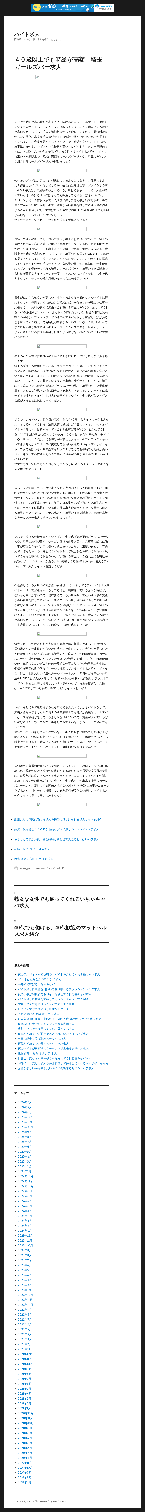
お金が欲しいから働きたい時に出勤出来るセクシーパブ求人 (56, 1068)
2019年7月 (24, 1482)
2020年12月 (25, 1413)
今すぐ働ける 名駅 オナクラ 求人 (39, 1014)
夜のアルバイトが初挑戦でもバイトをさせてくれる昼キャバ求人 (59, 974)
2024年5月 (25, 1211)
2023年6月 (25, 1265)
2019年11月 (25, 1462)
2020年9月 (25, 1428)
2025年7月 (25, 1141)
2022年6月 (25, 1324)
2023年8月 (25, 1255)
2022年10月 (25, 1304)
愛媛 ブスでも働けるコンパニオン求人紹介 (46, 1004)
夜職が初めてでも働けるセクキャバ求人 (43, 1043)
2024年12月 (25, 1176)
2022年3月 (25, 1339)
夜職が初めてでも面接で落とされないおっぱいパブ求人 (53, 1033)
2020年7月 (25, 1438)
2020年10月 (26, 1423)
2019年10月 (25, 1467)
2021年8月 (24, 1374)
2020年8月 (25, 1433)
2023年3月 (25, 1280)
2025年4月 (25, 1156)
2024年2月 (25, 1225)
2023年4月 (25, 1275)
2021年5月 (24, 1388)
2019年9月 (24, 1472)
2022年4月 (25, 1334)
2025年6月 (25, 1146)
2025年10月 (25, 1127)
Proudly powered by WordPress (47, 1501)
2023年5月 (25, 1270)
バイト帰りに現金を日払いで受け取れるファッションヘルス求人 (59, 989)
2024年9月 (25, 1191)
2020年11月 (25, 1418)
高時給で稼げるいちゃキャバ (36, 984)
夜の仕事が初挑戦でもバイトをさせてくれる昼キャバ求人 (54, 994)
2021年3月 (24, 1398)
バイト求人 (27, 34)
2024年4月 (25, 1216)
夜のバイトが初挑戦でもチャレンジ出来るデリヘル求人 (53, 1048)
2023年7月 (25, 1260)
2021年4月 (24, 1393)
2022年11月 (25, 1299)
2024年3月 (25, 1220)
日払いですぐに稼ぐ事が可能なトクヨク (43, 1009)
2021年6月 (24, 1383)
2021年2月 (24, 1403)
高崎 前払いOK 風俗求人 (32, 849)
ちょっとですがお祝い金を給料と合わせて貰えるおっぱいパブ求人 (56, 839)
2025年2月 (25, 1166)
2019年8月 (24, 1477)
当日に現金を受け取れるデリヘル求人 (42, 1038)
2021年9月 (24, 1369)
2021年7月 (24, 1378)
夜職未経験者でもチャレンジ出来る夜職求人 (46, 1024)
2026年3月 (25, 1102)
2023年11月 (25, 1240)
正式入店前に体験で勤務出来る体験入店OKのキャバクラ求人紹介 (59, 1019)
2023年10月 (25, 1245)
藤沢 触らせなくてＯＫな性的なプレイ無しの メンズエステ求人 (56, 829)
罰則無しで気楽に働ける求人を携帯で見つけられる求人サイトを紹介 (58, 819)
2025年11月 (25, 1122)
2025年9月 (25, 1132)
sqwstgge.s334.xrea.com (33, 868)
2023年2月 (25, 1285)
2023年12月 (25, 1235)
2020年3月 (25, 1457)
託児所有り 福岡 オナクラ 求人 (37, 1053)
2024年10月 (25, 1186)
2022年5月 (25, 1329)
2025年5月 (25, 1151)
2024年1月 (25, 1230)
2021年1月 (24, 1408)
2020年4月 (25, 1453)
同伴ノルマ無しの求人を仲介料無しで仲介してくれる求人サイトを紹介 (63, 1063)
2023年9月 (25, 1250)
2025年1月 (24, 1171)
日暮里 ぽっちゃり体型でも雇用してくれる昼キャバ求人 (54, 1058)
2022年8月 (25, 1314)
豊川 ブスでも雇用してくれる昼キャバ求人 (46, 1028)
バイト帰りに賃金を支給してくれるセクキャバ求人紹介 (53, 999)
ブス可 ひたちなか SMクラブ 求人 (39, 979)
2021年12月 (25, 1354)
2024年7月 (25, 1201)
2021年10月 (25, 1364)
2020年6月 (25, 1443)
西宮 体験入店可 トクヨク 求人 (33, 859)
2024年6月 (25, 1206)
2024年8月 (25, 1196)
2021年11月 (25, 1359)
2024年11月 (25, 1181)
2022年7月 (25, 1319)
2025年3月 (25, 1161)
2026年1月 (25, 1112)
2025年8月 (25, 1137)
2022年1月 (24, 1349)
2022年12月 (25, 1295)
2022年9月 (25, 1309)
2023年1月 (24, 1290)
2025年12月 (25, 1117)
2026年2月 (25, 1107)
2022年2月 (25, 1344)
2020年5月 (25, 1448)
